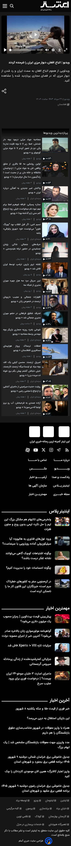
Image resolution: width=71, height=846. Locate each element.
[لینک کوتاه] (4, 92)
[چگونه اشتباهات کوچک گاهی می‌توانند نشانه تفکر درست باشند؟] (62, 555)
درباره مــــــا (62, 460)
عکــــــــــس (38, 468)
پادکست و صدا (61, 477)
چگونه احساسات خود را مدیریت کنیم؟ (28, 568)
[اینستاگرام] (51, 451)
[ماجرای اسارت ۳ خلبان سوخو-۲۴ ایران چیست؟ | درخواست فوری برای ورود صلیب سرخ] (62, 675)
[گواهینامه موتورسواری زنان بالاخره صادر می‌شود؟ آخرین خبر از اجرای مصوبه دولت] (62, 633)
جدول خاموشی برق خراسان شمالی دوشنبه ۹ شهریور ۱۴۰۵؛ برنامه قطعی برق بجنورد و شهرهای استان (39, 759)
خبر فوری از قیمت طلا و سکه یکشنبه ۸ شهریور (43, 708)
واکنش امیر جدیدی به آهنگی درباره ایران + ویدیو (22, 190)
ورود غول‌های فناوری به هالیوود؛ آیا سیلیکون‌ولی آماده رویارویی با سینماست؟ (26, 541)
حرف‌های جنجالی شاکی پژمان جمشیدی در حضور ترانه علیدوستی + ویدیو (22, 249)
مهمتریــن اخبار (38, 494)
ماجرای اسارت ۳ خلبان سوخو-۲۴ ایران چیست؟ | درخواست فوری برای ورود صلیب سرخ (28, 678)
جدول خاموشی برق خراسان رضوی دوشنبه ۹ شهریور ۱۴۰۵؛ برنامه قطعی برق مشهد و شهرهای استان (35, 788)
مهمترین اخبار (58, 608)
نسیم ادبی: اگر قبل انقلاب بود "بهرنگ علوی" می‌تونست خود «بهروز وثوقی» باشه (22, 229)
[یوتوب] (35, 451)
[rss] (67, 450)
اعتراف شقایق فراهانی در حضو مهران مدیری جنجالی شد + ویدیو (22, 316)
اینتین (63, 800)
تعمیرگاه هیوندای (57, 824)
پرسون (29, 808)
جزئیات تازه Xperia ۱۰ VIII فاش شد (29, 645)
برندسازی (44, 808)
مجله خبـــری (61, 494)
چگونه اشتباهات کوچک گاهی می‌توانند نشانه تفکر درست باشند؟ (28, 556)
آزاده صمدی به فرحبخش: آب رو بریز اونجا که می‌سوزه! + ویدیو (22, 405)
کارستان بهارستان (57, 816)
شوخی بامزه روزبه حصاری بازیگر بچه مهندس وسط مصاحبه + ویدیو (22, 332)
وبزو (36, 800)
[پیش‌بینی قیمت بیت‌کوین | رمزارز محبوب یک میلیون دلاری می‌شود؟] (62, 618)
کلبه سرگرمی (12, 808)
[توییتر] (44, 451)
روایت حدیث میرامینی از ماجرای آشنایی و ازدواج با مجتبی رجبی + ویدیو (22, 389)
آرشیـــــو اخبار (38, 477)
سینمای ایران (35, 198)
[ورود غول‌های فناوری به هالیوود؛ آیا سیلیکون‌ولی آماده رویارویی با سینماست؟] (62, 541)
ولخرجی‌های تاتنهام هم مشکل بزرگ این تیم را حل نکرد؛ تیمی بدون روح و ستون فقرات (27, 524)
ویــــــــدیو (62, 468)
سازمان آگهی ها (38, 485)
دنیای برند (61, 808)
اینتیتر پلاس (59, 511)
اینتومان (49, 800)
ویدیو (38, 158)
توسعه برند (21, 800)
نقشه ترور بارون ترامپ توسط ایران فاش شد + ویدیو (22, 267)
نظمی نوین (22, 816)
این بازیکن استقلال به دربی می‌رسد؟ (48, 718)
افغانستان (62, 104)
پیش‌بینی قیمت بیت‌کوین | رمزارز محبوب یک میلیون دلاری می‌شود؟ (27, 619)
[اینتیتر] (54, 6)
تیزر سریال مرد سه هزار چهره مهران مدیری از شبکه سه (22, 283)
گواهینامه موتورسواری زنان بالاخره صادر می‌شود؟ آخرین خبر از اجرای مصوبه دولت (26, 633)
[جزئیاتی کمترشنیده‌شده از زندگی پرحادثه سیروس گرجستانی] (62, 661)
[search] (12, 6)
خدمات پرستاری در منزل (29, 824)
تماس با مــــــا (37, 460)
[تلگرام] (59, 451)
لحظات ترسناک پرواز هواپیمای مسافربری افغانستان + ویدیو (22, 348)
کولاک (38, 816)
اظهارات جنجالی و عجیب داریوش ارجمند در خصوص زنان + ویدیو (22, 299)
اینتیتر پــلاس (61, 485)
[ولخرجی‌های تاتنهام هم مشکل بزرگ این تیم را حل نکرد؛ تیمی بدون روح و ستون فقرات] (62, 521)
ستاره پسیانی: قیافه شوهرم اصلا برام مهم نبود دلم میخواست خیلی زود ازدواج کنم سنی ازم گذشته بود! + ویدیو (22, 209)
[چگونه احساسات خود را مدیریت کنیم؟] (62, 570)
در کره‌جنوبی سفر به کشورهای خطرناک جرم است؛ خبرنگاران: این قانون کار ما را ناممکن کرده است (28, 586)
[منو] (5, 6)
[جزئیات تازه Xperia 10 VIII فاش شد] (62, 647)
